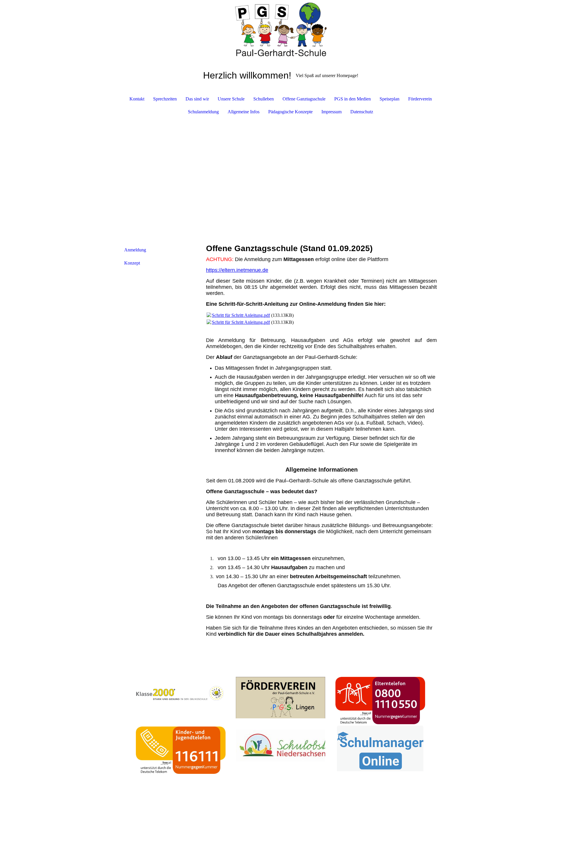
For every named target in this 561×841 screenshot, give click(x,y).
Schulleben (263, 98)
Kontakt (136, 98)
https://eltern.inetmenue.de (237, 270)
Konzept (132, 262)
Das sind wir (197, 98)
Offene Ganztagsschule (304, 98)
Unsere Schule (231, 98)
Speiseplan (389, 98)
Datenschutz (361, 111)
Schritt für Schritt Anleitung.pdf (241, 315)
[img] (280, 29)
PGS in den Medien (352, 98)
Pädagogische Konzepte (290, 111)
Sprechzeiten (165, 98)
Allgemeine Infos (243, 111)
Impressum (331, 111)
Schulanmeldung (203, 111)
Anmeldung (135, 249)
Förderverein (420, 98)
